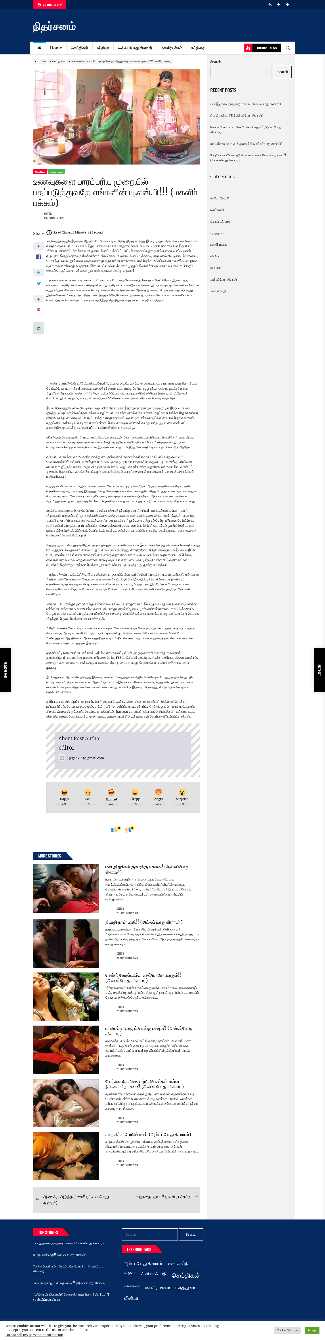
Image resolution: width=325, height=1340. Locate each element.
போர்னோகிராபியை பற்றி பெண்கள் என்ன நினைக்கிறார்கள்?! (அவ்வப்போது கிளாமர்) (144, 1083)
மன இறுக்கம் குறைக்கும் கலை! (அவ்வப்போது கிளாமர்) (147, 869)
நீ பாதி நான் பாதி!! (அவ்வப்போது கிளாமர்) (144, 922)
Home (56, 47)
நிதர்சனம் (54, 26)
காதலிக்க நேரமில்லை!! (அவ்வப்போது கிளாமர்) (148, 1134)
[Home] (39, 48)
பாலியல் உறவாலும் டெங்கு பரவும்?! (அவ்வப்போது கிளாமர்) (149, 1030)
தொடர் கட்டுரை (220, 222)
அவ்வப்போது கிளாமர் (135, 47)
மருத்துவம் (217, 233)
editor (48, 213)
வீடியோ (103, 47)
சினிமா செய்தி (219, 198)
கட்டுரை (198, 47)
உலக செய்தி (218, 291)
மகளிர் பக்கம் (171, 47)
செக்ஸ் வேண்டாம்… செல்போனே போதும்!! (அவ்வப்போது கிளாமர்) (143, 977)
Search (215, 62)
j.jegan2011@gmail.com (85, 758)
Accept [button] (312, 1330)
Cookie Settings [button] (288, 1330)
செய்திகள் (79, 47)
